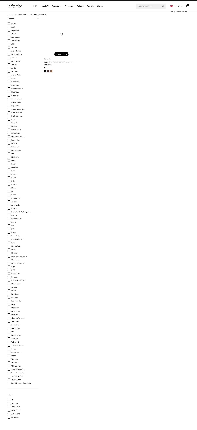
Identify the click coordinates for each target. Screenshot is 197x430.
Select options (61, 54)
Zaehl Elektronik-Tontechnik (21, 383)
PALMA (13, 291)
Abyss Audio (15, 30)
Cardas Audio (16, 102)
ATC (12, 44)
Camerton (14, 95)
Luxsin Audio (15, 236)
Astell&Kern (15, 41)
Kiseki (13, 222)
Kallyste (14, 208)
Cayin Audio (15, 106)
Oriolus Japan (16, 284)
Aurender (14, 71)
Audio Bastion (16, 51)
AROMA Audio (16, 37)
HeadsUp (14, 174)
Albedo (14, 34)
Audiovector (15, 61)
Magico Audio (16, 246)
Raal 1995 (14, 297)
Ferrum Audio (16, 150)
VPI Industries (16, 366)
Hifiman (14, 184)
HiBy (13, 181)
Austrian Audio (16, 75)
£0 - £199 (14, 403)
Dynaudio (14, 123)
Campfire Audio (16, 99)
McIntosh (14, 253)
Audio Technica (16, 54)
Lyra (12, 243)
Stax (12, 332)
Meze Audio (15, 260)
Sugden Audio (16, 335)
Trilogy (13, 349)
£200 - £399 (15, 407)
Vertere (13, 356)
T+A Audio (14, 338)
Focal (13, 160)
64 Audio (14, 23)
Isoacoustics (16, 198)
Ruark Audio (15, 315)
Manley (13, 249)
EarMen (14, 126)
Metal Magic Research (19, 256)
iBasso (13, 188)
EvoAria (14, 143)
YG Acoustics (16, 380)
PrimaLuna (14, 294)
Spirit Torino (15, 328)
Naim (13, 267)
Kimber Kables (16, 219)
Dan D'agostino (16, 116)
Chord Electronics (17, 109)
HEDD (13, 178)
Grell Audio (15, 167)
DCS (13, 119)
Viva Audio (15, 362)
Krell (12, 225)
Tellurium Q (15, 342)
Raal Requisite (16, 301)
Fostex (13, 164)
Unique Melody (16, 352)
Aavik (13, 27)
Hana (13, 171)
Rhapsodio (15, 308)
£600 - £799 (15, 414)
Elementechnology (18, 136)
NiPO (13, 270)
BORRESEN (15, 85)
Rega (13, 304)
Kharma (14, 215)
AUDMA (14, 65)
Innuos (13, 195)
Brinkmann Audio (17, 88)
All (12, 400)
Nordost (14, 277)
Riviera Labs (15, 311)
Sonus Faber (15, 325)
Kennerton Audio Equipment (21, 212)
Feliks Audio (15, 147)
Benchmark (15, 82)
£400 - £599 (15, 410)
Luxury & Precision (17, 239)
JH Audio (14, 202)
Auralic (13, 68)
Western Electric (17, 376)
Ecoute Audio (16, 130)
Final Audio (15, 157)
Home (10, 14)
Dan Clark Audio (16, 112)
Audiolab (14, 58)
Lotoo (13, 232)
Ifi (12, 191)
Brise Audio (15, 92)
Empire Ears (15, 140)
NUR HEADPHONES (18, 280)
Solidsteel (15, 321)
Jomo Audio (15, 205)
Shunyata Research (17, 318)
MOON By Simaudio (18, 263)
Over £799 (15, 417)
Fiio (12, 154)
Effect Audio (15, 133)
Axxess (13, 78)
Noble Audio (15, 273)
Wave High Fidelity (17, 373)
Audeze (14, 47)
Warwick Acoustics (18, 369)
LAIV (12, 229)
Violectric (14, 359)
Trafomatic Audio (17, 345)
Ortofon (14, 287)
